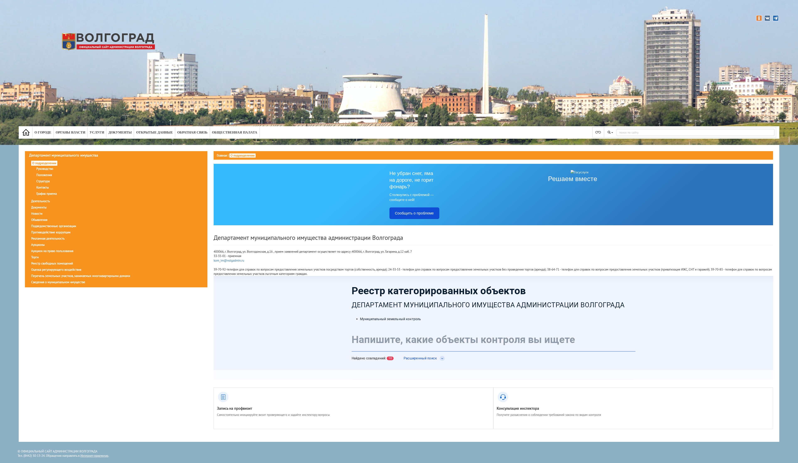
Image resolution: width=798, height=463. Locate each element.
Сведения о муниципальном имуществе (58, 282)
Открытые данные (154, 132)
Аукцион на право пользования (52, 251)
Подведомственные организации (53, 226)
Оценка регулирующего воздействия (56, 270)
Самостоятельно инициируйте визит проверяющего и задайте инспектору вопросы (273, 415)
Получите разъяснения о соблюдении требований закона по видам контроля (549, 415)
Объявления (39, 220)
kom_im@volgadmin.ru (229, 260)
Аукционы (38, 245)
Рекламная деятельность (48, 238)
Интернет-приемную (94, 456)
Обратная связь (192, 132)
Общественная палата (234, 132)
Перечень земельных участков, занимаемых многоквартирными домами (80, 276)
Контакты (42, 187)
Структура (43, 181)
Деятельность (40, 201)
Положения (44, 175)
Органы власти (70, 132)
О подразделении (44, 163)
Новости (36, 214)
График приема (46, 194)
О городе (42, 132)
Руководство (44, 169)
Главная (222, 155)
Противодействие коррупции (50, 232)
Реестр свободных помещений (52, 263)
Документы (120, 132)
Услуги (97, 132)
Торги (35, 257)
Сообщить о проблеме (414, 213)
